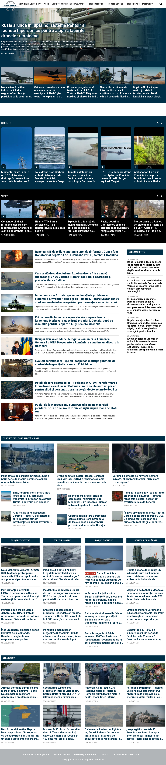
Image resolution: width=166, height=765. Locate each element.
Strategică (9, 658)
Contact (104, 754)
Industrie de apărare (145, 540)
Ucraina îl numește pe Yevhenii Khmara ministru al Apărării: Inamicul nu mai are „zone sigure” (135, 479)
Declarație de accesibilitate (126, 754)
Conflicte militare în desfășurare (67, 4)
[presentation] (158, 121)
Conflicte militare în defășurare (21, 438)
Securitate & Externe (29, 4)
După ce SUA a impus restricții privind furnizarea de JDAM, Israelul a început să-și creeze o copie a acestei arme (147, 92)
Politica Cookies (62, 754)
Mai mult (146, 4)
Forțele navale (133, 4)
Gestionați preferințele (85, 754)
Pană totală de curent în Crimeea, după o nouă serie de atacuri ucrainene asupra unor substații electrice (25, 479)
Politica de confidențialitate (36, 754)
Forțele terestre (95, 4)
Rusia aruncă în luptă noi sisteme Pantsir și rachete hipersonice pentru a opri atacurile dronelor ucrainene (43, 30)
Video (46, 4)
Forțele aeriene (115, 4)
